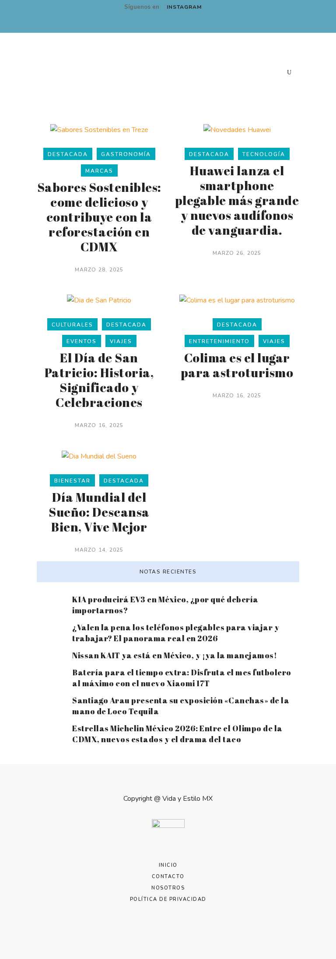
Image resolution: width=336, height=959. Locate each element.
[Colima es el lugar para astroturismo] (237, 300)
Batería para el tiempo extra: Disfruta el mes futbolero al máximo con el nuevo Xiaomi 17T (181, 677)
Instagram (184, 6)
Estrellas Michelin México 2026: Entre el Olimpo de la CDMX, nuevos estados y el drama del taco (177, 733)
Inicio (168, 865)
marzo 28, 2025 (99, 269)
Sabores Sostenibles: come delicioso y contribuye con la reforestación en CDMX (99, 217)
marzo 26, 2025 (237, 253)
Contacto (168, 876)
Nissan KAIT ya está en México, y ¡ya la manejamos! (174, 655)
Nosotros (168, 888)
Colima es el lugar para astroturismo (237, 365)
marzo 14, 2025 (99, 549)
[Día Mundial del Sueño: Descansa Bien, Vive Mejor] (99, 456)
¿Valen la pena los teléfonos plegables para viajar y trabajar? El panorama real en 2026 (175, 632)
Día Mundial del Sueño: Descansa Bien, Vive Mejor (99, 512)
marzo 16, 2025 (99, 425)
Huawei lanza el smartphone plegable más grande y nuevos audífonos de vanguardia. (237, 200)
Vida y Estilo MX (187, 798)
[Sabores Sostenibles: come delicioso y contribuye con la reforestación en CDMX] (99, 129)
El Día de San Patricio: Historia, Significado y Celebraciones (99, 379)
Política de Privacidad (168, 899)
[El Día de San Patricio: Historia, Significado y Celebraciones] (99, 300)
